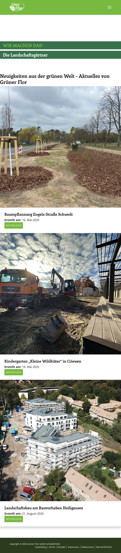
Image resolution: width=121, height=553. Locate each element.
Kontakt (61, 547)
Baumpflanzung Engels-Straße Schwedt (38, 214)
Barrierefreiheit (104, 547)
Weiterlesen (13, 225)
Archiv (52, 547)
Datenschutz (87, 547)
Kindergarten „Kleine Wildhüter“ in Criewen (42, 361)
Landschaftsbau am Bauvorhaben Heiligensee (43, 507)
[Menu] (109, 7)
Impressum (73, 547)
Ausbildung (40, 547)
